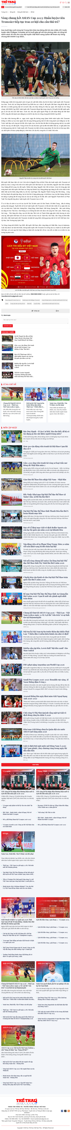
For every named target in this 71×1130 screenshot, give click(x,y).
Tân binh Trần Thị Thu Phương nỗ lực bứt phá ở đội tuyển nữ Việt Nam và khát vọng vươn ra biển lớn (18, 873)
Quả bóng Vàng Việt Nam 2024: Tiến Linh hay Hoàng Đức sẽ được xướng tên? (52, 998)
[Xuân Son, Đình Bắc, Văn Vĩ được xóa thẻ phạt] (59, 394)
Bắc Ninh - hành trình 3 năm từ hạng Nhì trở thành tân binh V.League (17, 813)
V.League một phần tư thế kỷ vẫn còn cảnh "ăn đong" (17, 806)
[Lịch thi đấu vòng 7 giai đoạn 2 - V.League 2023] (53, 907)
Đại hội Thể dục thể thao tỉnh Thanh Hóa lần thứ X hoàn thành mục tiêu (45, 512)
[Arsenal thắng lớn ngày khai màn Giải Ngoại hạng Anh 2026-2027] (11, 701)
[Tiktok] (65, 1111)
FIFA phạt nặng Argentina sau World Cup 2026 (44, 664)
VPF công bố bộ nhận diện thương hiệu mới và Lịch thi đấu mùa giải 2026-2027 (17, 793)
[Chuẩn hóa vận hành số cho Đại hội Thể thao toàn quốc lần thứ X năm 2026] (11, 582)
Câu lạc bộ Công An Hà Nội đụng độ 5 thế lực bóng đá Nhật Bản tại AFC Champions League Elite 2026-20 (17, 934)
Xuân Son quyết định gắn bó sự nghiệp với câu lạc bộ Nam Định (52, 985)
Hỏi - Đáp (25, 441)
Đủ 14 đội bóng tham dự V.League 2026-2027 (17, 819)
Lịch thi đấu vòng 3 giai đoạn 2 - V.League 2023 (53, 943)
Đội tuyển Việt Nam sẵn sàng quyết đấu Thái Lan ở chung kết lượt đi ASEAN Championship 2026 (18, 1018)
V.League (7, 771)
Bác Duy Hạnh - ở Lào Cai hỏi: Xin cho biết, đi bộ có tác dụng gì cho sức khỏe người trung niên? (46, 432)
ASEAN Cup (25, 626)
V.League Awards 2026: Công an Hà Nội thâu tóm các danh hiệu (18, 825)
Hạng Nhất (42, 771)
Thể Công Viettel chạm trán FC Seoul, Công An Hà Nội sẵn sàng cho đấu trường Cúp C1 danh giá (19, 948)
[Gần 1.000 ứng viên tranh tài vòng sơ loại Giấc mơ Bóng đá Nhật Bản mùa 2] (11, 468)
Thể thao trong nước (28, 458)
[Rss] (69, 1111)
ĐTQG (5, 833)
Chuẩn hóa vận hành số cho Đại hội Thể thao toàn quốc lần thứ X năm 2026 (45, 578)
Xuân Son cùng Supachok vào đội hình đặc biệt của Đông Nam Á (53, 1005)
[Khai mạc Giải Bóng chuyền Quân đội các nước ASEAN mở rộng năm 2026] (11, 734)
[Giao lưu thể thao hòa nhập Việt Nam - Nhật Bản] (11, 484)
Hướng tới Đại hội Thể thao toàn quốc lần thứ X (34, 608)
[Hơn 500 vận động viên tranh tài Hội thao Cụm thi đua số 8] (11, 451)
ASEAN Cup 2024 (45, 963)
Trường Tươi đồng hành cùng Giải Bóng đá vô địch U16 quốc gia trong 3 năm (17, 955)
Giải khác (25, 691)
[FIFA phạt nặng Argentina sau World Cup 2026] (11, 670)
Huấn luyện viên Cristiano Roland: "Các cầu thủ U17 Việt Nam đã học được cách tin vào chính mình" (18, 887)
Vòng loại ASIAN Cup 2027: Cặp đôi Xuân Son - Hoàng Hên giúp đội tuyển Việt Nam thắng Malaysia (18, 1084)
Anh (24, 660)
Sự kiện (25, 589)
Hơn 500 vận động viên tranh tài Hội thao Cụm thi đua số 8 (16, 7)
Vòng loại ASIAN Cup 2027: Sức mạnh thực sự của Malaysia (18, 1069)
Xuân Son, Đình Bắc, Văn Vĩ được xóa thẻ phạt (58, 404)
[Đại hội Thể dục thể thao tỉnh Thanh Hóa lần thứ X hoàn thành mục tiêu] (11, 516)
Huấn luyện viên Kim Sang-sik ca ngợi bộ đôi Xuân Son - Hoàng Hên (17, 1076)
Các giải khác (8, 899)
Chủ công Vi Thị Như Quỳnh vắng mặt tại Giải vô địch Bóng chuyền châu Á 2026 (44, 713)
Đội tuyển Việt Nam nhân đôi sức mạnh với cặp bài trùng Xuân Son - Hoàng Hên (18, 1062)
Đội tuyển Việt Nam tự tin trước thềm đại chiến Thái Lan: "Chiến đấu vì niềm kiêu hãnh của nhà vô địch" (35, 405)
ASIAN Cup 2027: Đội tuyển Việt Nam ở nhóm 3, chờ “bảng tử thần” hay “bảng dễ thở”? (18, 1049)
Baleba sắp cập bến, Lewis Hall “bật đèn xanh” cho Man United (45, 649)
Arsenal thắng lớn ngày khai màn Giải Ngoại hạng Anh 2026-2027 (45, 697)
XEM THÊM (35, 764)
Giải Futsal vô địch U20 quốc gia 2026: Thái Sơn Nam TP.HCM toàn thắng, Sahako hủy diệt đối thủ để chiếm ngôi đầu (17, 922)
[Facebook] (62, 1111)
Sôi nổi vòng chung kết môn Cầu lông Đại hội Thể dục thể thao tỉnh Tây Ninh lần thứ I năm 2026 (45, 561)
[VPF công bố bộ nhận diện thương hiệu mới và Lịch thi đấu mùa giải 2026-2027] (18, 779)
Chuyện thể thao (27, 556)
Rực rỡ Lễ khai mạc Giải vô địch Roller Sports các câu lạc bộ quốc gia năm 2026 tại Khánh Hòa (45, 528)
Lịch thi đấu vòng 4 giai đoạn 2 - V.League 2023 (53, 937)
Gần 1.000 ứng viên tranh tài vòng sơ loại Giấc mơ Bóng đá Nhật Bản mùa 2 (45, 464)
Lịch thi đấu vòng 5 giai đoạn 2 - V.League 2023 (53, 932)
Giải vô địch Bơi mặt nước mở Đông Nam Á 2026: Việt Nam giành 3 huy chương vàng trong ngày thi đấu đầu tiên (45, 748)
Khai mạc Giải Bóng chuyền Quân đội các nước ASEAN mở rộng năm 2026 (44, 730)
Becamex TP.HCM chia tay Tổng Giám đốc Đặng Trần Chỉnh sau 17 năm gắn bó (53, 806)
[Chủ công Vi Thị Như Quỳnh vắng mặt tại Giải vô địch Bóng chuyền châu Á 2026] (11, 718)
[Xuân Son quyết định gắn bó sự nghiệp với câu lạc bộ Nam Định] (53, 971)
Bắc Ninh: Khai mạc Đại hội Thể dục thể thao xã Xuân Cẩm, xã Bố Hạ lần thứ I (44, 495)
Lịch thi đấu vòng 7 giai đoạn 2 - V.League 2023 (52, 920)
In (58, 311)
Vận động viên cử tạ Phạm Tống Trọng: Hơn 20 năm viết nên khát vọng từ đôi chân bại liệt (46, 545)
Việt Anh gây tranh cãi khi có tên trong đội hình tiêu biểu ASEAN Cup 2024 (53, 1012)
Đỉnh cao (25, 724)
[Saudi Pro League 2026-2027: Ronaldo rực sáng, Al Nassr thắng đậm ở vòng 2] (11, 685)
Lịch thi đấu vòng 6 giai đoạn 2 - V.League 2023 (53, 927)
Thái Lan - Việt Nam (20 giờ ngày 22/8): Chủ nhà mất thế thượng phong (18, 866)
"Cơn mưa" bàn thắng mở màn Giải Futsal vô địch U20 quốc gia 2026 (18, 941)
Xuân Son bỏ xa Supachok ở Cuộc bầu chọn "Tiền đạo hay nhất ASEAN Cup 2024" (53, 1019)
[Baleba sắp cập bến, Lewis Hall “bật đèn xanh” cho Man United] (11, 653)
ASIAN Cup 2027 (10, 1027)
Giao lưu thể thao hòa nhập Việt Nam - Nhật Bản (44, 479)
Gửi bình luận (8, 326)
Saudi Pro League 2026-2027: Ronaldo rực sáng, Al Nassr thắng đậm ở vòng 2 (45, 680)
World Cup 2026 (27, 674)
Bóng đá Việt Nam (7, 398)
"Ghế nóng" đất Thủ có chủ (46, 812)
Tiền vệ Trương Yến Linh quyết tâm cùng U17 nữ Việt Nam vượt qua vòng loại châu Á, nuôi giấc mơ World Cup (18, 880)
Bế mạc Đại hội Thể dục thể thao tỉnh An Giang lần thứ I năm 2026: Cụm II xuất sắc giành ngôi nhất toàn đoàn (45, 596)
